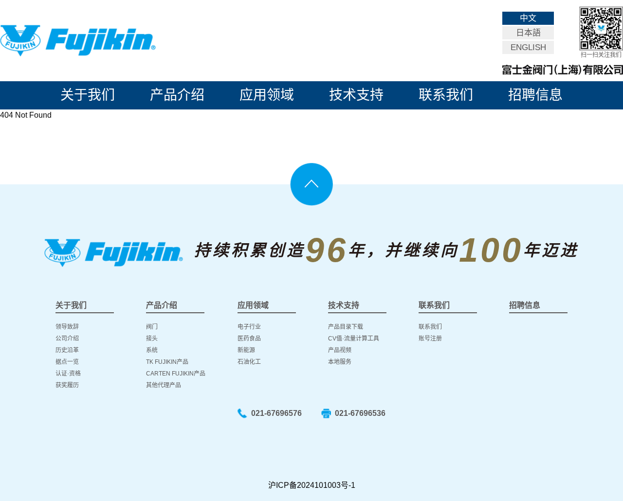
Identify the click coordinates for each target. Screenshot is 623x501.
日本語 (528, 32)
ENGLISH (528, 47)
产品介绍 (177, 95)
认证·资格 (68, 373)
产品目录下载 (345, 326)
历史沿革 (67, 350)
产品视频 (339, 350)
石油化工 (249, 361)
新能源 (246, 350)
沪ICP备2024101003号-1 (311, 485)
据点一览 (67, 361)
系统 (152, 350)
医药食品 (249, 338)
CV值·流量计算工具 (353, 338)
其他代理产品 (163, 385)
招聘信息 (535, 95)
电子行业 (249, 326)
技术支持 (356, 95)
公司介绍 (67, 338)
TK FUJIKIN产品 (167, 361)
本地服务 (339, 361)
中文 (528, 18)
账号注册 (430, 338)
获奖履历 (67, 385)
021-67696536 (360, 413)
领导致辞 (67, 326)
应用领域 (266, 95)
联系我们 (446, 95)
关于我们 (87, 95)
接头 (152, 338)
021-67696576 (276, 413)
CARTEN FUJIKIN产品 (175, 373)
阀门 (152, 326)
